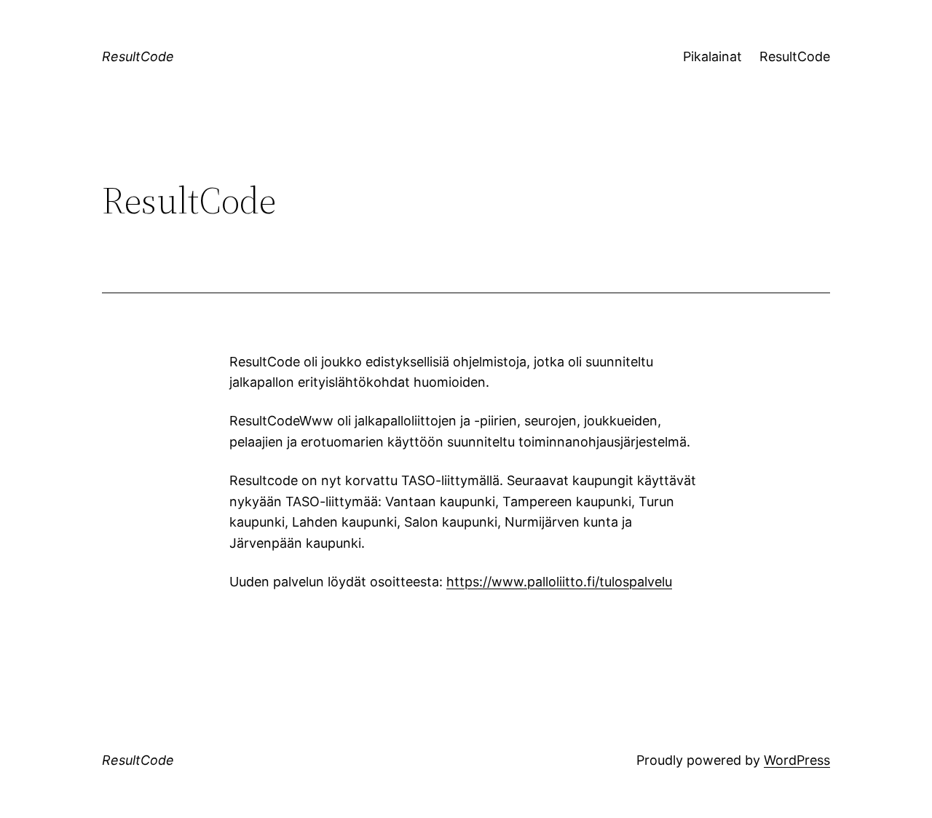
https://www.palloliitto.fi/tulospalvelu (559, 581)
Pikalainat (712, 56)
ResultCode (138, 56)
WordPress (797, 760)
